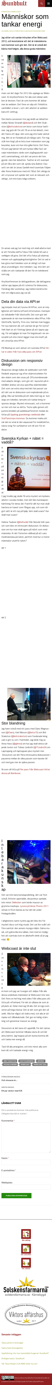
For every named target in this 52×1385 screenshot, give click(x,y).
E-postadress (8, 1170)
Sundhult (28, 1378)
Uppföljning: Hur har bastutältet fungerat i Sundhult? (25, 1353)
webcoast (25, 1064)
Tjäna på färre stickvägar (12, 1342)
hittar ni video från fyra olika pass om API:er (25, 349)
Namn (5, 1158)
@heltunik (22, 522)
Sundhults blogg (15, 2)
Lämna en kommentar (35, 31)
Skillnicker (16, 902)
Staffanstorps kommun (13, 418)
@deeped (28, 122)
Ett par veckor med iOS (11, 1089)
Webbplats (6, 1182)
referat (41, 1061)
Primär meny (48, 3)
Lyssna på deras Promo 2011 (34, 906)
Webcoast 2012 (40, 1064)
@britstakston (14, 126)
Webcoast (16, 11)
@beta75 (32, 732)
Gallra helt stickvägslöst (12, 1348)
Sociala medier (10, 1064)
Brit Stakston (10, 1061)
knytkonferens (27, 1061)
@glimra (17, 743)
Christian (6, 11)
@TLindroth (40, 747)
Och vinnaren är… (10, 1078)
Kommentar (8, 1120)
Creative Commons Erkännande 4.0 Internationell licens (22, 1381)
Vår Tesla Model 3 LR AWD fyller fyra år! (19, 1363)
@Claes (10, 732)
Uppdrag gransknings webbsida (25, 414)
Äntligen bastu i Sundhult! (13, 1358)
